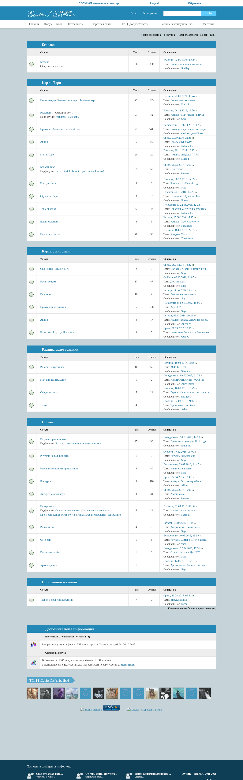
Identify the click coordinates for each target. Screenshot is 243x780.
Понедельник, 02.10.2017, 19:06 (181, 302)
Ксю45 (185, 104)
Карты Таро (51, 82)
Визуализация (178, 599)
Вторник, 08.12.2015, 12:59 (179, 179)
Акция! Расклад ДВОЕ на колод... (189, 319)
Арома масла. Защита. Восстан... (189, 565)
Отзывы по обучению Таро (185, 196)
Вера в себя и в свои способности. (190, 392)
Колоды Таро (47, 167)
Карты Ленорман (56, 251)
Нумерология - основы (183, 510)
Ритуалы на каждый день (54, 455)
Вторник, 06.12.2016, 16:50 (179, 110)
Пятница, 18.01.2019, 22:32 (179, 230)
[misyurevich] (165, 693)
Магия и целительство (53, 379)
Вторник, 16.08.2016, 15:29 (179, 388)
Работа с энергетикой (52, 367)
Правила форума (188, 34)
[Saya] (32, 693)
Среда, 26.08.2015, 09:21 (177, 595)
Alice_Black (187, 384)
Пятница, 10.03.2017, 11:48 (178, 362)
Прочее (48, 422)
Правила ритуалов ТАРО (184, 154)
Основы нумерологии (67, 510)
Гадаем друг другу (181, 141)
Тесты (43, 405)
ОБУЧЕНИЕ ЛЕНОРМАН (55, 268)
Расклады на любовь (67, 116)
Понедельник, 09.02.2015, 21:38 (181, 375)
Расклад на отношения (183, 294)
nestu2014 (186, 396)
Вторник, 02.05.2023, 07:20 (179, 59)
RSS (212, 34)
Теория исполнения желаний (56, 599)
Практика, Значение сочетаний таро (60, 129)
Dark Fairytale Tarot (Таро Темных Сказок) (79, 171)
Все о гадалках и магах (183, 100)
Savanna (185, 371)
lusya (184, 604)
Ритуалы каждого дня (182, 455)
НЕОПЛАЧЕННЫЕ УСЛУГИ (187, 379)
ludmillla (186, 445)
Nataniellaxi (187, 146)
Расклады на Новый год (184, 183)
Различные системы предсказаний (59, 468)
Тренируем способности (184, 405)
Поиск (203, 34)
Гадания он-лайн (50, 552)
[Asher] (191, 693)
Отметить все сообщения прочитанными (191, 608)
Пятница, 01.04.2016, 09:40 (179, 506)
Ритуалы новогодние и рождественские (78, 443)
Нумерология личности (95, 510)
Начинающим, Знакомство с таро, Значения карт (68, 100)
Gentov (185, 173)
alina (183, 285)
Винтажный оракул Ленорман (57, 332)
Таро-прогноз (48, 208)
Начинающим (48, 281)
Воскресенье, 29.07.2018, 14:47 (181, 464)
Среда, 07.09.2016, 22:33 (177, 137)
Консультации (48, 183)
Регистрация (150, 13)
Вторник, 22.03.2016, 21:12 (179, 401)
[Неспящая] (45, 693)
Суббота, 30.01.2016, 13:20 (178, 192)
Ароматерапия (48, 565)
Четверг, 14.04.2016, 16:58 (178, 290)
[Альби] (138, 693)
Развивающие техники (60, 349)
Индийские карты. (181, 468)
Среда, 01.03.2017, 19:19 (177, 489)
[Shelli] (112, 693)
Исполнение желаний (59, 582)
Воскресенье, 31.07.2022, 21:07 (181, 125)
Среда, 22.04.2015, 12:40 (177, 477)
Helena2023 (127, 664)
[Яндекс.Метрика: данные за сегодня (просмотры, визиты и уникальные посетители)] (91, 710)
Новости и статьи (50, 234)
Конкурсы (45, 481)
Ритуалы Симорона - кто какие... (189, 539)
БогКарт (186, 68)
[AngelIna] (59, 693)
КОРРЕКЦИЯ (178, 367)
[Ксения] (178, 693)
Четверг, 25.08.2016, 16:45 (178, 217)
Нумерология (47, 506)
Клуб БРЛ (176, 307)
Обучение (180, 3)
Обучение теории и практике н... (189, 268)
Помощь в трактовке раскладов (188, 129)
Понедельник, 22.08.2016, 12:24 (181, 204)
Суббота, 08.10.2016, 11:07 (178, 277)
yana (183, 544)
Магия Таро (47, 154)
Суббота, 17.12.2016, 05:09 (178, 451)
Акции (44, 141)
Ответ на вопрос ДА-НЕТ (185, 552)
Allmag (185, 485)
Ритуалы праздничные (53, 439)
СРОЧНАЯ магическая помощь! (85, 3)
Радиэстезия (47, 527)
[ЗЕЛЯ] (72, 693)
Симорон (45, 539)
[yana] (125, 693)
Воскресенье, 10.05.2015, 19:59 (181, 535)
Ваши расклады (49, 221)
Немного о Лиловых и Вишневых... (190, 332)
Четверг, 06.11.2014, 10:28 (178, 315)
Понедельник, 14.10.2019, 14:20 (181, 437)
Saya (183, 119)
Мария (185, 158)
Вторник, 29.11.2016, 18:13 (178, 150)
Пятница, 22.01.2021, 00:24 (179, 96)
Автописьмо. (177, 494)
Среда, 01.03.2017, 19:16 (177, 328)
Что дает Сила (178, 234)
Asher (184, 409)
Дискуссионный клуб (52, 494)
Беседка (48, 45)
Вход (133, 13)
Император (176, 169)
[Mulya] (98, 693)
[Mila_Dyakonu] (85, 693)
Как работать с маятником (185, 527)
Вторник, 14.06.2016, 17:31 (179, 561)
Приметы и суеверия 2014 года (188, 441)
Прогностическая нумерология (57, 514)
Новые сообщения (151, 34)
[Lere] (205, 693)
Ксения (185, 200)
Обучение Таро (49, 196)
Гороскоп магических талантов (188, 208)
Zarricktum (187, 238)
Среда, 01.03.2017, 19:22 (177, 164)
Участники (170, 34)
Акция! (140, 3)
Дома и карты (178, 281)
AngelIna (186, 324)
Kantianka (186, 225)
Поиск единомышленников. (186, 64)
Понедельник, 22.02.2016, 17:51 (181, 548)
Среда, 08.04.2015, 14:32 (177, 264)
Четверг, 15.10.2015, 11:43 (178, 522)
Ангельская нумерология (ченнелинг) (99, 514)
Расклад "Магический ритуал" (187, 114)
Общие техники (49, 392)
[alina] (152, 693)
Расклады (45, 112)
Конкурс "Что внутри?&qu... (186, 481)
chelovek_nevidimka (192, 133)
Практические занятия (53, 307)
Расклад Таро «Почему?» (184, 221)
